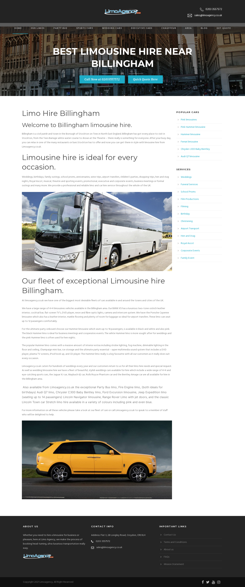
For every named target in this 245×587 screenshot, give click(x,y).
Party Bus (60, 28)
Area (188, 28)
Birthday (185, 214)
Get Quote (223, 28)
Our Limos (37, 28)
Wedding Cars (112, 28)
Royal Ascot (187, 243)
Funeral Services (189, 184)
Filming (184, 207)
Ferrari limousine (189, 142)
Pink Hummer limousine (193, 127)
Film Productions (190, 199)
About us (168, 550)
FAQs (166, 557)
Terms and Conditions (175, 542)
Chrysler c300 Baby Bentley (195, 149)
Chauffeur (168, 28)
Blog (204, 28)
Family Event (187, 258)
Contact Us (170, 535)
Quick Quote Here (145, 79)
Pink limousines (189, 120)
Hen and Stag (188, 236)
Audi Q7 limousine (190, 156)
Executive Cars (141, 28)
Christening (187, 221)
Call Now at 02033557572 (102, 79)
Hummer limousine (190, 134)
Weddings (186, 177)
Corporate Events (190, 251)
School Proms (188, 192)
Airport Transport (190, 229)
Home (18, 28)
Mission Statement (174, 564)
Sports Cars (84, 28)
